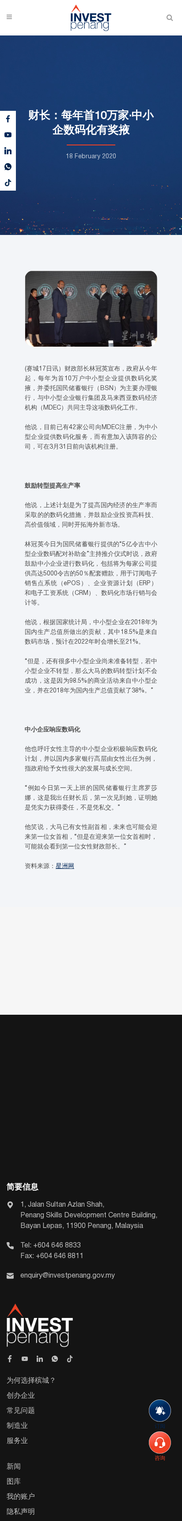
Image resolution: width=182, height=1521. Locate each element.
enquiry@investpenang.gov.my (67, 1276)
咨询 (160, 1458)
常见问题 (21, 1411)
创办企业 (21, 1396)
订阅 (160, 1426)
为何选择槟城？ (31, 1381)
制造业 (17, 1426)
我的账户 (21, 1497)
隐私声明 (21, 1512)
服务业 (17, 1441)
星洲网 (65, 866)
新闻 (14, 1467)
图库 (14, 1482)
